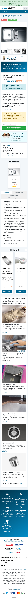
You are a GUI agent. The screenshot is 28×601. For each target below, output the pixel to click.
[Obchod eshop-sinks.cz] (19, 548)
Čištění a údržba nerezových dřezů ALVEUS (12, 354)
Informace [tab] (6, 192)
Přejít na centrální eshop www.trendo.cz (14, 540)
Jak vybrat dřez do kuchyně (10, 324)
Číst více (4, 332)
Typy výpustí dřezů (8, 443)
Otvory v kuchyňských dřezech (11, 472)
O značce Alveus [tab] (14, 195)
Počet (3, 124)
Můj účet (4, 562)
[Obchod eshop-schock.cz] (9, 548)
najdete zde (19, 4)
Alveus (8, 145)
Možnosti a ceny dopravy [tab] (14, 197)
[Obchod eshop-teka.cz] (19, 552)
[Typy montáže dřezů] (14, 403)
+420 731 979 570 (18, 136)
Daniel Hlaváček (16, 589)
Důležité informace (7, 560)
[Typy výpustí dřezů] (14, 432)
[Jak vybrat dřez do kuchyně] (14, 314)
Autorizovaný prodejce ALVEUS (10, 557)
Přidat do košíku (14, 128)
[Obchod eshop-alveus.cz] (9, 552)
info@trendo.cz (17, 140)
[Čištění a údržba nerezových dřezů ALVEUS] (14, 343)
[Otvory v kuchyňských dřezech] (14, 462)
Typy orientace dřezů (8, 384)
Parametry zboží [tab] (19, 192)
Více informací (7, 109)
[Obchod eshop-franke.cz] (9, 545)
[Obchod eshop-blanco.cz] (19, 545)
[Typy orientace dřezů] (14, 374)
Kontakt (3, 565)
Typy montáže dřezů (8, 414)
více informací (23, 569)
